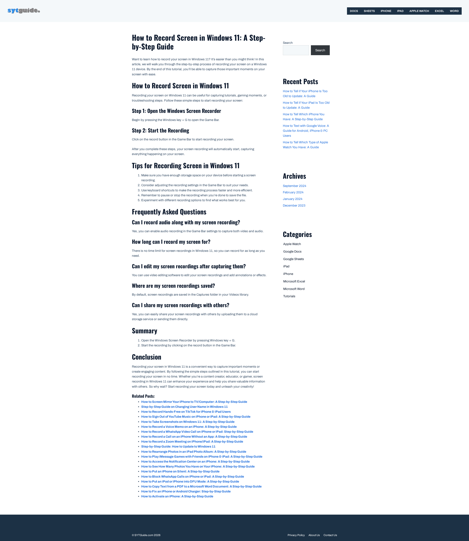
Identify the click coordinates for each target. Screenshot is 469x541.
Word (454, 11)
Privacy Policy (296, 535)
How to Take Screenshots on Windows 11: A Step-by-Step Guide (187, 422)
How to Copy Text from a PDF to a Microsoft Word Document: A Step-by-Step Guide (201, 486)
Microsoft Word (294, 289)
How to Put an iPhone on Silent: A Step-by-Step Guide (180, 471)
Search (288, 43)
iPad (400, 11)
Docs (354, 11)
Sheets (369, 11)
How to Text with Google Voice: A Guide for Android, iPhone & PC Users (306, 130)
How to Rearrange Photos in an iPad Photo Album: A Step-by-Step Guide (193, 451)
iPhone (386, 11)
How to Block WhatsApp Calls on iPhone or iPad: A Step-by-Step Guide (192, 476)
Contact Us (330, 535)
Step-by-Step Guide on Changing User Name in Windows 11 (184, 406)
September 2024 (294, 186)
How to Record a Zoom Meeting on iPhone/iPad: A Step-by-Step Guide (192, 441)
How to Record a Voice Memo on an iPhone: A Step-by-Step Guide (189, 426)
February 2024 (293, 192)
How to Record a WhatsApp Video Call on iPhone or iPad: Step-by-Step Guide (197, 431)
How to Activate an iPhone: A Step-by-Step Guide (177, 496)
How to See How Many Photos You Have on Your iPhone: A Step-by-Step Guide (198, 466)
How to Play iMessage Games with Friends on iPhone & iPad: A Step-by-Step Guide (201, 456)
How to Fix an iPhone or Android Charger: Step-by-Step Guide (186, 491)
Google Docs (292, 251)
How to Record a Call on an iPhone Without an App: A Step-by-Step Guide (194, 436)
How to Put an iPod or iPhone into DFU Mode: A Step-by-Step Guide (190, 481)
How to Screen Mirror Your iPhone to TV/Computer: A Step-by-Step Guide (194, 402)
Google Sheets (293, 259)
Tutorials (289, 296)
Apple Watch (419, 11)
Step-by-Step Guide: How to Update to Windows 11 (178, 446)
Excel (439, 11)
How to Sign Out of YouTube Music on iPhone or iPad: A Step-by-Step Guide (195, 416)
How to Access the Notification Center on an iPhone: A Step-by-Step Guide (195, 461)
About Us (314, 535)
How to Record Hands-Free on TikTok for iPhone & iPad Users (186, 411)
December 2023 (294, 205)
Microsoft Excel (294, 281)
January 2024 (292, 199)
